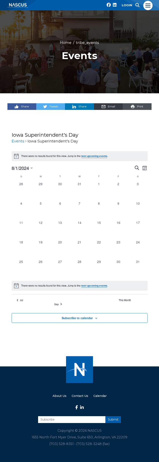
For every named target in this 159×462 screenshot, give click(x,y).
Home (65, 42)
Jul (21, 300)
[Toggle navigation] (148, 5)
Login (127, 5)
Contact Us (80, 396)
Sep (56, 304)
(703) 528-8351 (61, 444)
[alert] (80, 286)
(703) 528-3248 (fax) (93, 444)
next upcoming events (94, 156)
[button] (137, 5)
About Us (59, 396)
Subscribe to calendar (77, 318)
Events (18, 141)
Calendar (100, 396)
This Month (125, 300)
